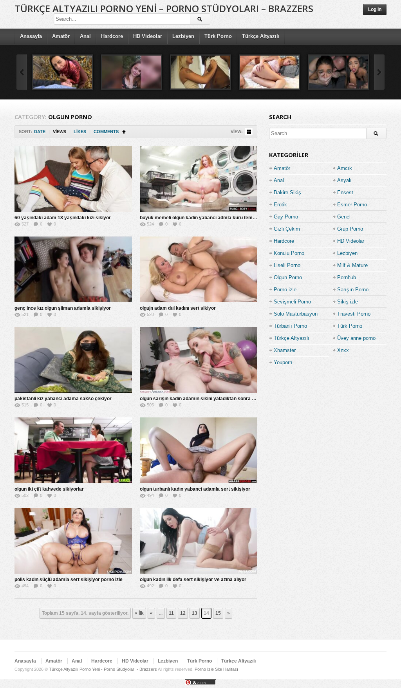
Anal (85, 36)
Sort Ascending (124, 132)
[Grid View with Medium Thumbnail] (249, 132)
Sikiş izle (347, 302)
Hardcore (112, 36)
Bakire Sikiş (287, 192)
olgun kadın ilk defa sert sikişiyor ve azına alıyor (193, 579)
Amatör (61, 36)
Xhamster (285, 350)
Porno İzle (204, 669)
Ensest (345, 192)
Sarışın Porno (352, 290)
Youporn (283, 362)
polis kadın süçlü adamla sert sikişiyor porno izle (68, 579)
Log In (374, 9)
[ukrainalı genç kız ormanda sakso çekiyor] (131, 72)
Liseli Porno (287, 265)
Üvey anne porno (356, 338)
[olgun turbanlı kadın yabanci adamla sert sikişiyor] (198, 450)
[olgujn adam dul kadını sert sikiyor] (198, 269)
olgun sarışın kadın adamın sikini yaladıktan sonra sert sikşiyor (210, 398)
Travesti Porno (353, 314)
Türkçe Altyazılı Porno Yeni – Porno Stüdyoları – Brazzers (163, 8)
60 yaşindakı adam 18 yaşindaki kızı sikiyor (62, 217)
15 (218, 613)
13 (194, 613)
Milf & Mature (352, 265)
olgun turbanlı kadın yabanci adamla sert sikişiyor (195, 489)
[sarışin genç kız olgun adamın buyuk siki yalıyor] (200, 72)
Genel (343, 217)
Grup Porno (350, 229)
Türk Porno (218, 36)
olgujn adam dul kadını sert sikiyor (178, 308)
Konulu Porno (289, 253)
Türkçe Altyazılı (261, 36)
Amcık (344, 168)
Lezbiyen (183, 36)
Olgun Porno (288, 277)
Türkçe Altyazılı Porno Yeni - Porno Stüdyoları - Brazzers (103, 669)
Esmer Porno (352, 205)
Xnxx (343, 350)
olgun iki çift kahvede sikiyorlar (49, 489)
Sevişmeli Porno (292, 302)
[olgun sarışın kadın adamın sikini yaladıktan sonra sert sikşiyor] (198, 360)
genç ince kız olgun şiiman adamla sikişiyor (62, 308)
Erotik (280, 205)
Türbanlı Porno (290, 326)
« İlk (139, 613)
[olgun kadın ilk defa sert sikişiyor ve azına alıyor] (198, 541)
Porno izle (285, 290)
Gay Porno (286, 217)
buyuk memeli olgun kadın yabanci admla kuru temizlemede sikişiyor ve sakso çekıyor (236, 217)
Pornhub (346, 277)
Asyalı (344, 180)
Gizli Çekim (287, 229)
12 (183, 613)
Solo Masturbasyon (296, 314)
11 (171, 613)
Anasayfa (31, 36)
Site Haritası (226, 669)
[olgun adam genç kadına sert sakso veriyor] (269, 72)
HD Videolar (147, 36)
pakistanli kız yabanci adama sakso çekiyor (63, 398)
